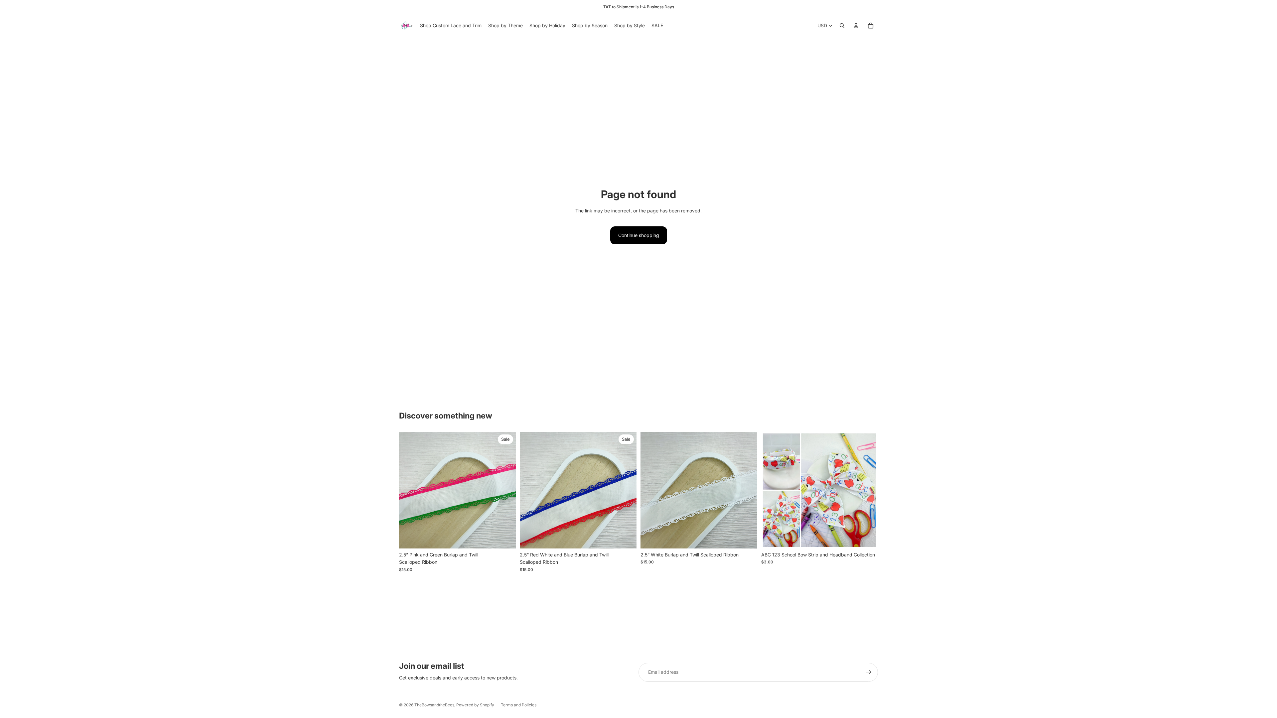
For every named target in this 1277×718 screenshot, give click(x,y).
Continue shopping (638, 235)
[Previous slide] (409, 490)
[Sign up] (868, 672)
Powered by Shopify (475, 704)
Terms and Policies (518, 704)
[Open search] (842, 25)
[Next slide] (506, 490)
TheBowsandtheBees (434, 704)
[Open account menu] (856, 25)
